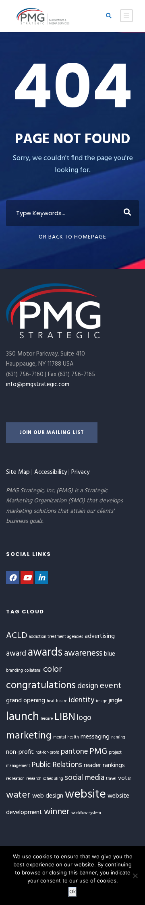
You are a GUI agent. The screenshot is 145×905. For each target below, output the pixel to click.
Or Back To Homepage (72, 237)
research (33, 778)
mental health (66, 737)
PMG (98, 752)
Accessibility (50, 472)
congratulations (41, 685)
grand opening (25, 700)
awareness (83, 653)
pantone (74, 752)
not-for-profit (47, 752)
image (101, 701)
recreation (15, 778)
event (111, 686)
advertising (100, 636)
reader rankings (104, 765)
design (87, 686)
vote (124, 778)
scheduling (53, 778)
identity (81, 700)
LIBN (64, 717)
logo (84, 718)
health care (57, 701)
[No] (135, 876)
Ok (72, 892)
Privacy (80, 472)
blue (109, 654)
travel (111, 778)
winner (57, 812)
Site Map (18, 472)
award (16, 654)
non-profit (20, 752)
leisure (47, 719)
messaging (95, 737)
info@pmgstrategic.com (37, 384)
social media (84, 778)
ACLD (16, 636)
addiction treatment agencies (56, 637)
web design (47, 796)
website (85, 794)
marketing (29, 736)
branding (14, 670)
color (52, 669)
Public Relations (57, 765)
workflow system (86, 813)
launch (22, 717)
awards (45, 653)
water (18, 795)
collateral (33, 670)
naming (118, 737)
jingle (115, 700)
